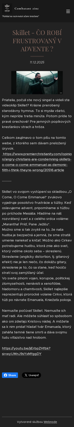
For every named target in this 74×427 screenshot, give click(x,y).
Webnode (50, 422)
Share (12, 375)
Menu (68, 11)
